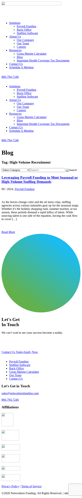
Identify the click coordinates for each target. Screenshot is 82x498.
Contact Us (16, 64)
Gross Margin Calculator (32, 53)
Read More (8, 232)
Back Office (24, 29)
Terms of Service (31, 486)
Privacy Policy (10, 486)
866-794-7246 (10, 76)
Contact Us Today (12, 352)
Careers (21, 46)
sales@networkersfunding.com (20, 393)
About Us (15, 36)
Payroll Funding (26, 26)
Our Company (25, 40)
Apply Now (30, 352)
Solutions (14, 23)
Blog (20, 57)
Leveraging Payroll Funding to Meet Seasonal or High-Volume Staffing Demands (40, 179)
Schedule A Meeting (21, 67)
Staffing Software (27, 33)
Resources (15, 50)
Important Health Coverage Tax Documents (43, 60)
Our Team (23, 43)
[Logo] (31, 8)
